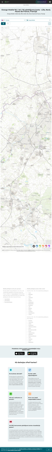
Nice (29, 299)
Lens (29, 337)
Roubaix (30, 320)
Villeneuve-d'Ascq (32, 326)
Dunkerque (30, 325)
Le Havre (30, 311)
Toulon (30, 314)
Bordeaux (30, 305)
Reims (29, 309)
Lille (29, 306)
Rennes (30, 308)
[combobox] (13, 20)
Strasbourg (30, 302)
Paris (29, 293)
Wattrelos (30, 334)
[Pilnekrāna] (49, 23)
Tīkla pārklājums (3, 23)
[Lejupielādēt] (19, 353)
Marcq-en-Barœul (32, 336)
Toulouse (30, 297)
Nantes (30, 300)
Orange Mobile (14, 294)
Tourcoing (30, 322)
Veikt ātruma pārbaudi (41, 1)
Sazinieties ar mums (36, 409)
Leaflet (3, 250)
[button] (2, 28)
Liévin (29, 340)
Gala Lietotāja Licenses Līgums (14, 450)
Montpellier (30, 303)
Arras (29, 328)
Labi (48, 449)
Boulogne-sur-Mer (32, 329)
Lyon (29, 296)
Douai (29, 331)
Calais (29, 323)
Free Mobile (7, 299)
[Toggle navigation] (2, 2)
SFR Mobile (7, 300)
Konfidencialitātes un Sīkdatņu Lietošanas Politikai (29, 448)
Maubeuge (30, 342)
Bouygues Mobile (8, 302)
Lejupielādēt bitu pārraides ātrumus (7, 23)
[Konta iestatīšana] (50, 2)
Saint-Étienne (31, 313)
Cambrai (30, 339)
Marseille (30, 294)
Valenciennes (31, 333)
